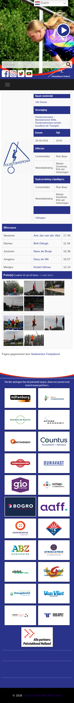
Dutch (44, 3)
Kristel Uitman (42, 267)
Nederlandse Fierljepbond (45, 354)
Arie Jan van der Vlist (47, 235)
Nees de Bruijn (43, 251)
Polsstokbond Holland (42, 695)
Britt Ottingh (41, 243)
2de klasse (41, 102)
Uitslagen (40, 217)
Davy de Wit (41, 259)
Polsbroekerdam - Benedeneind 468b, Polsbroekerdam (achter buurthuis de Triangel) (48, 121)
